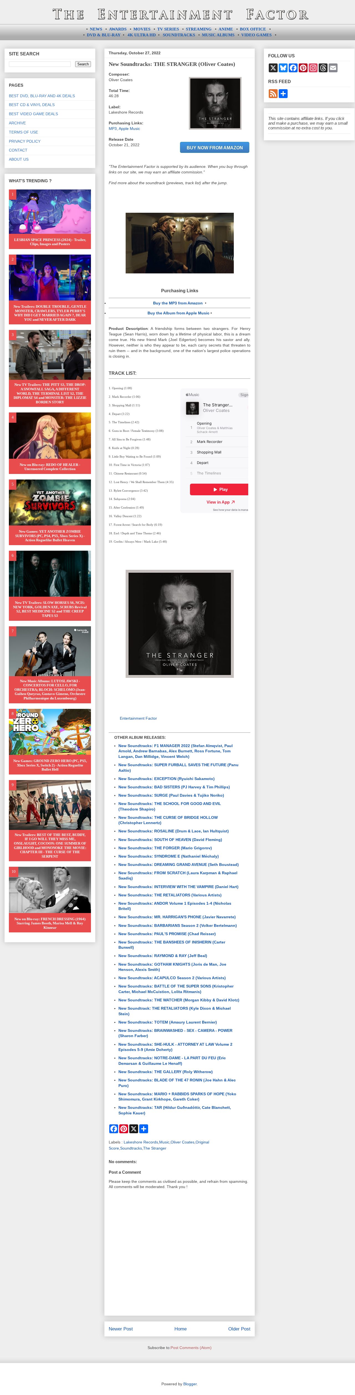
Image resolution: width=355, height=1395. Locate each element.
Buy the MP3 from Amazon (178, 303)
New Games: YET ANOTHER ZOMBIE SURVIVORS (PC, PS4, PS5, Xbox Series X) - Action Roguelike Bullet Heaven (50, 535)
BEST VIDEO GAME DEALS (33, 114)
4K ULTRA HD (142, 35)
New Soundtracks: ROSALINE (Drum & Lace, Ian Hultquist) (173, 831)
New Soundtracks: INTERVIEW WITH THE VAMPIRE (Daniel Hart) (178, 886)
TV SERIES (168, 29)
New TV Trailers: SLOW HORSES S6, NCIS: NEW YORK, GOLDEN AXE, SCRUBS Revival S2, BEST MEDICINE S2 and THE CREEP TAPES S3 (50, 609)
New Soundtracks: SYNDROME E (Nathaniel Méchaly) (168, 856)
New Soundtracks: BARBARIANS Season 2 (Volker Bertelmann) (177, 925)
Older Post (239, 1329)
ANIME (226, 29)
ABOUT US (19, 159)
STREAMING (199, 29)
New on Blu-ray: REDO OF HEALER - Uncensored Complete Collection (50, 467)
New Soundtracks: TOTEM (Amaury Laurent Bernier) (167, 1022)
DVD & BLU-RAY (104, 35)
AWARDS (117, 29)
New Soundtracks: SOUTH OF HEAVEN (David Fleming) (170, 839)
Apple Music (129, 128)
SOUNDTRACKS (179, 35)
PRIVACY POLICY (24, 141)
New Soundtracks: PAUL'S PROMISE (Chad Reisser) (167, 934)
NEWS (96, 29)
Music (164, 1142)
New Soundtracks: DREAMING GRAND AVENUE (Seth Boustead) (178, 864)
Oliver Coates (182, 1142)
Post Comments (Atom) (191, 1347)
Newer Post (121, 1329)
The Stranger (154, 1148)
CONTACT (18, 150)
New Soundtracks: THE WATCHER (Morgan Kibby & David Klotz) (178, 1000)
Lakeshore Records (141, 1142)
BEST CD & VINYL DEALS (32, 104)
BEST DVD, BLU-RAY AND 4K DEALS (42, 96)
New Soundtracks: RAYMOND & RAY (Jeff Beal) (162, 955)
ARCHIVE (17, 123)
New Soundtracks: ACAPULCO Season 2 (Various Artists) (172, 978)
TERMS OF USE (23, 132)
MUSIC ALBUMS (218, 35)
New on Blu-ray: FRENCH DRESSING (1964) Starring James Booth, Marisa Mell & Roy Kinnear (49, 923)
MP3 (113, 128)
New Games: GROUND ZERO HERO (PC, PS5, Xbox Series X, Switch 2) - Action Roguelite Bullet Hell (50, 765)
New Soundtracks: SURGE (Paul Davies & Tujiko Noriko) (171, 795)
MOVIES (141, 29)
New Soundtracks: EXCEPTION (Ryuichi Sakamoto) (166, 778)
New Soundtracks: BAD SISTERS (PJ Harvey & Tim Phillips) (174, 787)
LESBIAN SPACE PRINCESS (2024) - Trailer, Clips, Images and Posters (50, 242)
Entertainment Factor (138, 718)
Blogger (190, 1384)
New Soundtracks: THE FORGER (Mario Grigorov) (165, 848)
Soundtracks (131, 1148)
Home (180, 1329)
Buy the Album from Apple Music (178, 313)
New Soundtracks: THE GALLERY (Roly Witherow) (165, 1072)
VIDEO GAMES (256, 35)
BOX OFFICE (253, 29)
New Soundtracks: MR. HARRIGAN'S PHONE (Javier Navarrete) (177, 917)
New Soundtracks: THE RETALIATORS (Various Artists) (170, 895)
